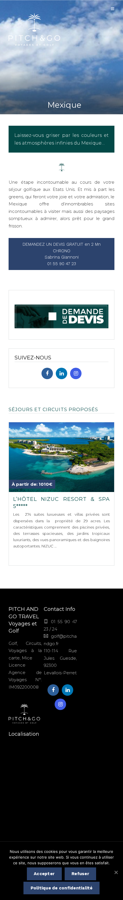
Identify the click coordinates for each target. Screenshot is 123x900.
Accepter (44, 873)
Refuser (80, 873)
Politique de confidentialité (62, 888)
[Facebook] (47, 373)
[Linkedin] (61, 373)
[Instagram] (76, 373)
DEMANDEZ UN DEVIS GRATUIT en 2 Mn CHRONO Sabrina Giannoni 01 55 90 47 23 (62, 254)
